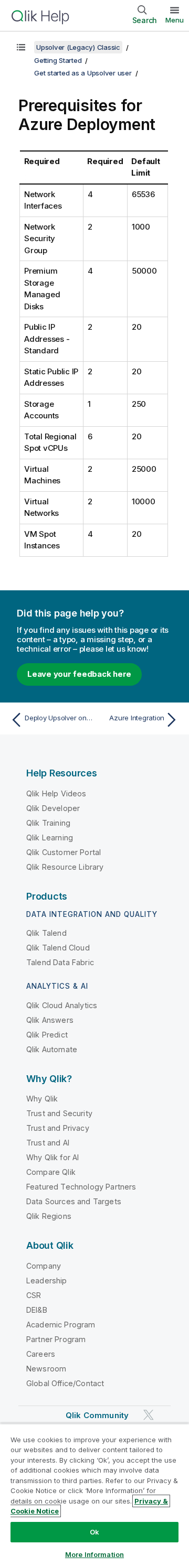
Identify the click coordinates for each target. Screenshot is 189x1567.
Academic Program (61, 1324)
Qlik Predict (47, 1034)
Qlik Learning (49, 837)
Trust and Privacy (57, 1127)
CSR (33, 1295)
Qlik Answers (50, 1019)
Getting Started (57, 60)
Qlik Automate (51, 1049)
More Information (94, 1554)
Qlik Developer (53, 808)
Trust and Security (59, 1113)
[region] (94, 1495)
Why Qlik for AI (52, 1157)
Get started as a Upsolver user (83, 73)
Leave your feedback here (79, 674)
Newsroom (46, 1368)
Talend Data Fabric (60, 962)
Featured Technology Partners (81, 1186)
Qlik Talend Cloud (58, 947)
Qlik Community (97, 1415)
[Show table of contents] (21, 47)
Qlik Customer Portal (63, 852)
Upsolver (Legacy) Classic (78, 47)
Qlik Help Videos (56, 793)
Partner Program (56, 1339)
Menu (174, 20)
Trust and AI (47, 1142)
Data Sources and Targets (73, 1201)
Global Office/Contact (65, 1383)
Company (43, 1265)
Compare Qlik (51, 1172)
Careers (40, 1353)
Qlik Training (48, 822)
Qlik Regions (48, 1216)
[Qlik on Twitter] (148, 1415)
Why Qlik (42, 1098)
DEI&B (36, 1309)
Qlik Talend (46, 932)
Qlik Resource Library (64, 866)
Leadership (46, 1280)
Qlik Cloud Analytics (61, 1005)
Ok (94, 1532)
